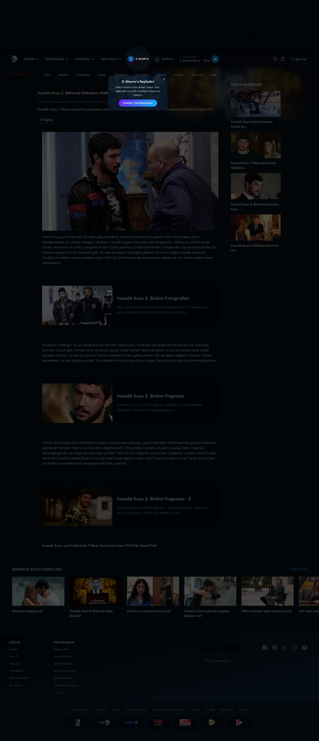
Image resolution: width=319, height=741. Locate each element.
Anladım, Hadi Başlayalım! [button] (138, 102)
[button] (164, 79)
